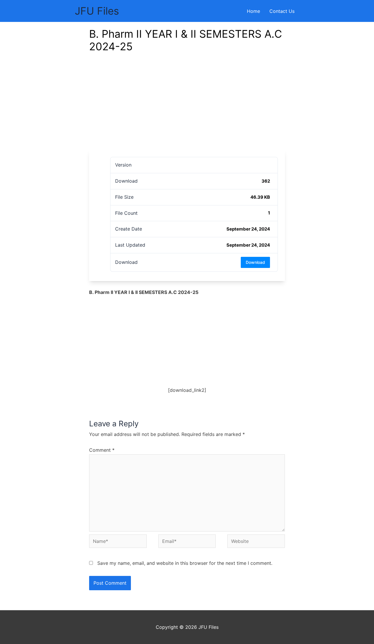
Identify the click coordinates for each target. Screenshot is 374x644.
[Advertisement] (187, 106)
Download (255, 262)
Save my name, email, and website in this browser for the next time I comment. (184, 563)
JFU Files (97, 11)
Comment (102, 450)
